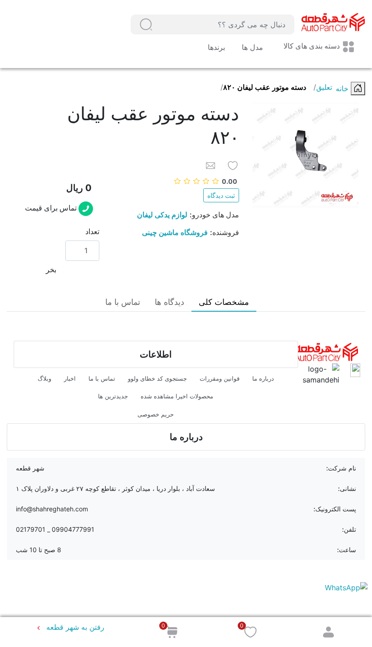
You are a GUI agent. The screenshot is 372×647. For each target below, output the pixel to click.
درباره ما (263, 378)
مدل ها (251, 47)
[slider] (206, 181)
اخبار (70, 378)
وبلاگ (44, 378)
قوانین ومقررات (220, 378)
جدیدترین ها (113, 396)
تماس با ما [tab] (122, 302)
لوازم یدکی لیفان (162, 214)
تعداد (92, 231)
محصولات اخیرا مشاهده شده (177, 396)
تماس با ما (101, 378)
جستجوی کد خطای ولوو (157, 378)
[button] (146, 24)
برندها (216, 47)
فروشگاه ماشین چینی (175, 232)
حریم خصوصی (155, 414)
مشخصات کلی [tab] (224, 302)
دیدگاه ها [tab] (169, 302)
